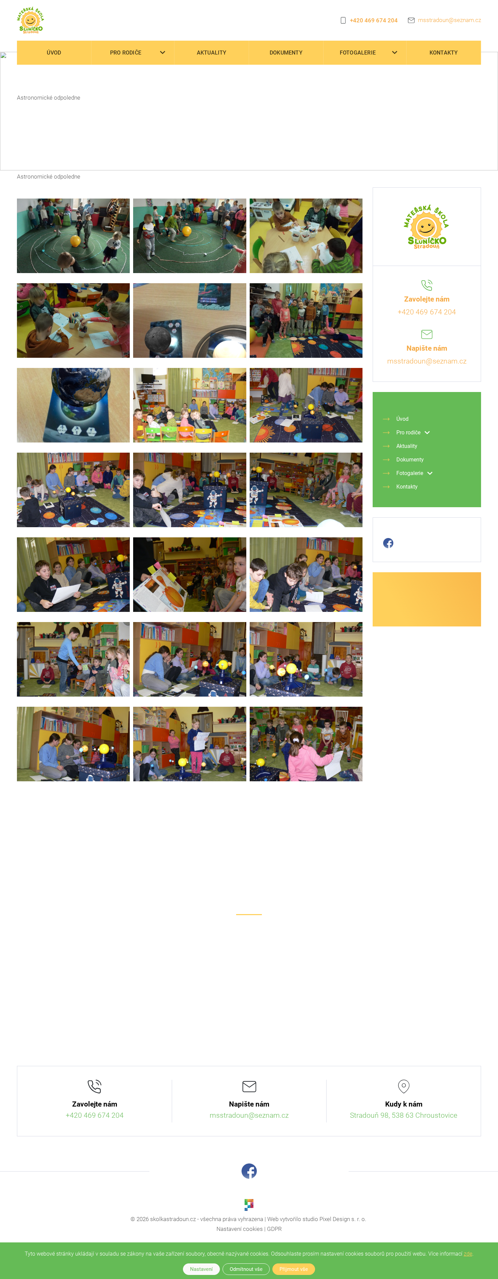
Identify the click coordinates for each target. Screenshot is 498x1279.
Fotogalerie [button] (358, 52)
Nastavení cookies (239, 1228)
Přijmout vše (293, 1269)
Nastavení (201, 1269)
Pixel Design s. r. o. (342, 1219)
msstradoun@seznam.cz (449, 20)
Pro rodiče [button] (125, 52)
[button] (162, 52)
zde (468, 1254)
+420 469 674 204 (374, 20)
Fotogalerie (49, 80)
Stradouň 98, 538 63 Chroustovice (403, 1115)
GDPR (274, 1228)
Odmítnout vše (246, 1269)
